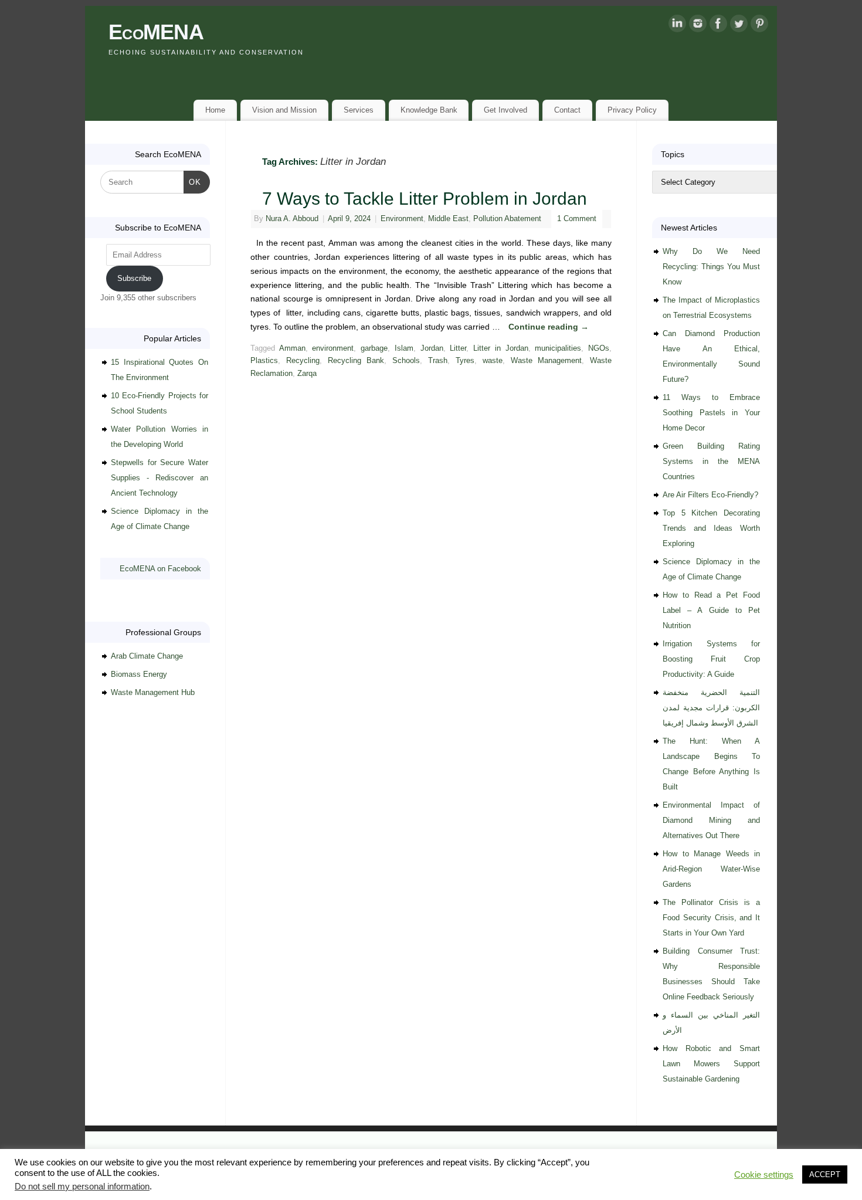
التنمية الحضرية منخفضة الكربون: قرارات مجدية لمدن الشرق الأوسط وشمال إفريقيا (711, 707)
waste (493, 361)
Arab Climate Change (147, 656)
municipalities (558, 348)
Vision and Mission (284, 110)
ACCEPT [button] (824, 1174)
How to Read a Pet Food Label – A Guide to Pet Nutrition (711, 610)
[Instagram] (698, 26)
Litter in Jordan (500, 348)
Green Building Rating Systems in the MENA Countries (711, 461)
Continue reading (548, 326)
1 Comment (576, 219)
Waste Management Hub (153, 692)
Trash (437, 361)
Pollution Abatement (507, 219)
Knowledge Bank (429, 110)
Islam (404, 348)
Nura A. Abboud (292, 219)
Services (359, 110)
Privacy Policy (632, 110)
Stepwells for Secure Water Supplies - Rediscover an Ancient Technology (159, 477)
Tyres (465, 361)
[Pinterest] (759, 26)
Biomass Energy (139, 674)
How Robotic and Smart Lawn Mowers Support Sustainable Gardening (711, 1063)
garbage (374, 348)
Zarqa (307, 374)
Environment (402, 219)
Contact (567, 110)
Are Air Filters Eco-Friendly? (710, 494)
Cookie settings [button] (763, 1174)
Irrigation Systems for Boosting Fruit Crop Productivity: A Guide (711, 659)
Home (215, 110)
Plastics (264, 361)
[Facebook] (718, 26)
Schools (406, 361)
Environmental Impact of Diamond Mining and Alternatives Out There (711, 820)
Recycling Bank (356, 361)
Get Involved (505, 110)
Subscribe (134, 278)
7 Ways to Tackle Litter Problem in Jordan (424, 198)
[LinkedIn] (677, 26)
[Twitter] (739, 26)
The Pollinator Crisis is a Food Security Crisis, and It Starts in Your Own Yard (711, 917)
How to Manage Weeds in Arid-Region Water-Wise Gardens (711, 869)
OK (193, 182)
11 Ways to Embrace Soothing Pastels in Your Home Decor (711, 412)
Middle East (448, 219)
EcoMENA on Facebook (160, 568)
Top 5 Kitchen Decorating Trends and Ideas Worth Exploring (711, 528)
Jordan (431, 348)
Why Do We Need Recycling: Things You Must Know (711, 266)
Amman (292, 348)
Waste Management (546, 361)
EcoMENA (155, 32)
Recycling (303, 361)
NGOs (598, 348)
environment (333, 348)
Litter (458, 348)
